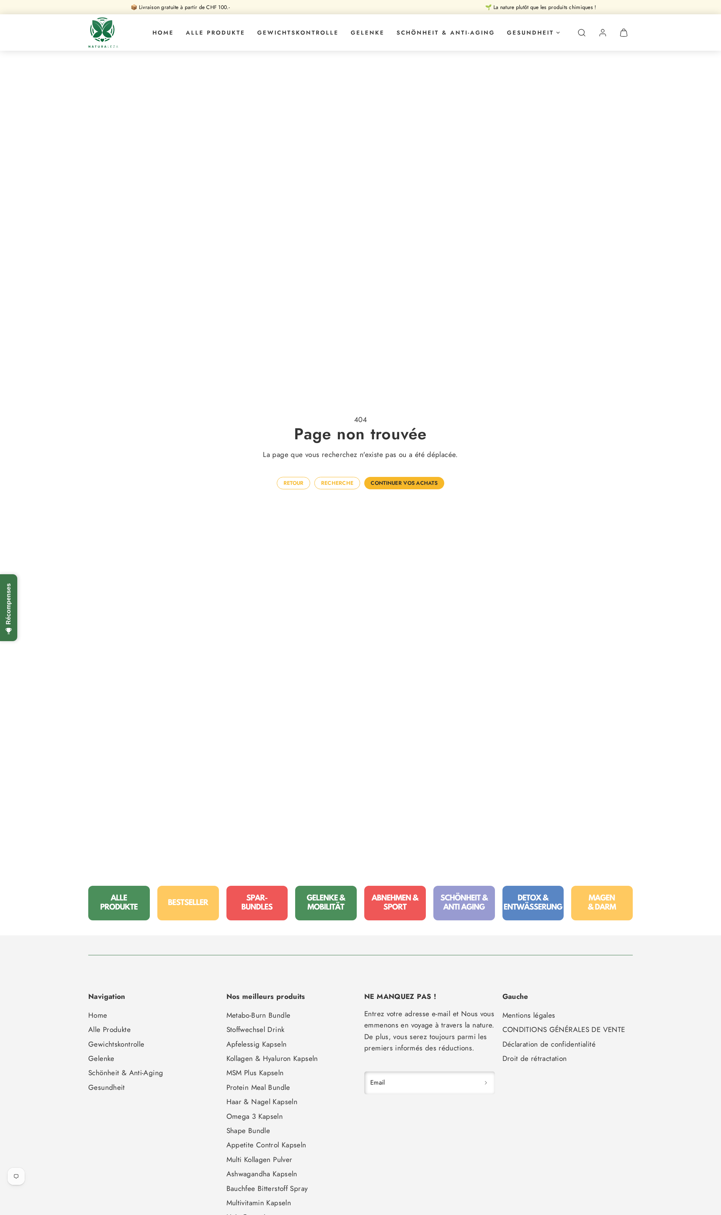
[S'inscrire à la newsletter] (486, 1082)
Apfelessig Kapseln (256, 1044)
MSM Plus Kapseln (255, 1073)
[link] (603, 33)
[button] (582, 33)
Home (163, 33)
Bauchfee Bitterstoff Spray (267, 1188)
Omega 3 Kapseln (254, 1116)
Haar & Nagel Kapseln (262, 1102)
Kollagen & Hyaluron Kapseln (272, 1058)
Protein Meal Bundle (258, 1087)
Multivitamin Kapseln (258, 1203)
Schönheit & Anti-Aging (446, 33)
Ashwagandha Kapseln (261, 1174)
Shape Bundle (248, 1131)
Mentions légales (528, 1015)
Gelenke (368, 33)
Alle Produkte (215, 33)
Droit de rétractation (534, 1058)
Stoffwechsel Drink (255, 1029)
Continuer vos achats (404, 483)
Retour (294, 483)
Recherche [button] (337, 483)
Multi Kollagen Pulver (259, 1159)
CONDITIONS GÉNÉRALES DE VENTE (563, 1029)
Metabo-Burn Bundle (258, 1015)
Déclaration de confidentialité (549, 1044)
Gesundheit (530, 33)
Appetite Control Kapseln (266, 1145)
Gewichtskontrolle (298, 33)
